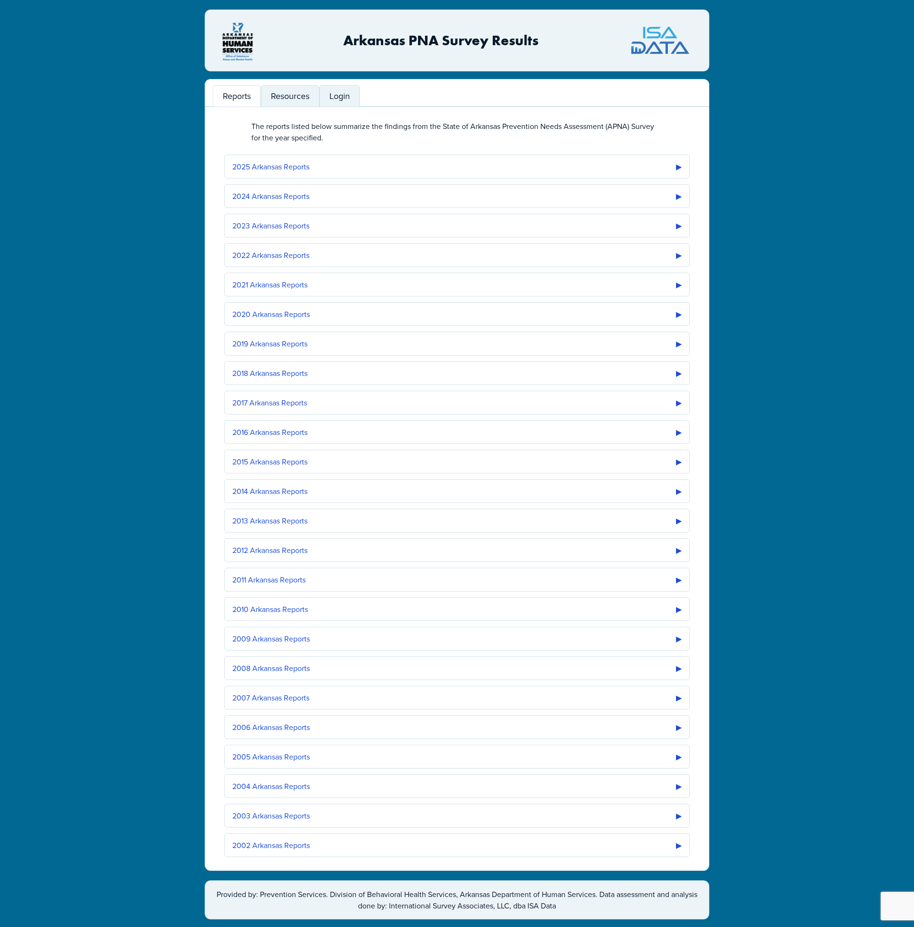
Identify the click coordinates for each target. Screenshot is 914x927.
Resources (290, 96)
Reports (237, 96)
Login (339, 96)
